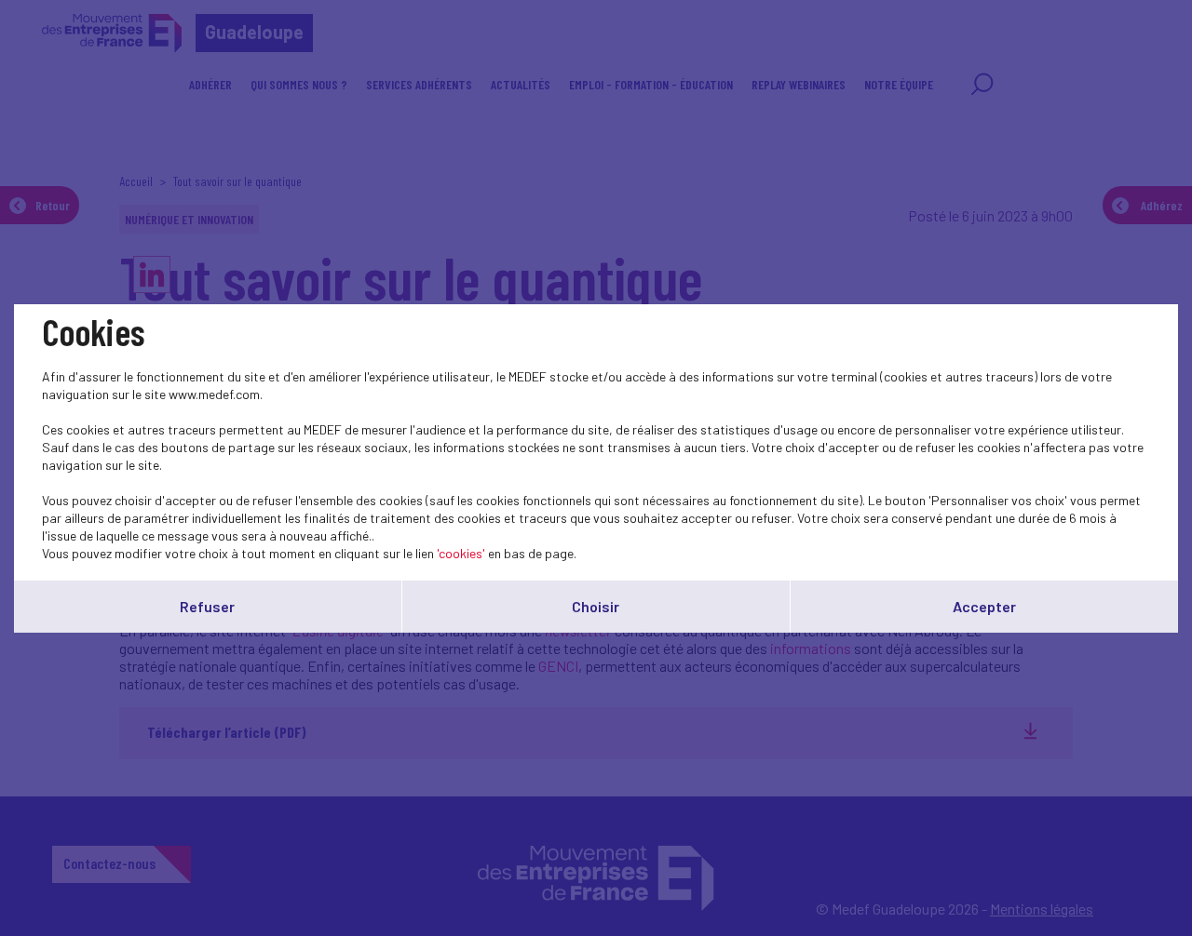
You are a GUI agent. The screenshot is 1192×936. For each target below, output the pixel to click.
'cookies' (461, 553)
